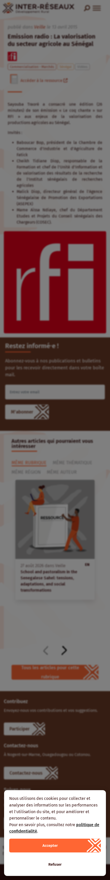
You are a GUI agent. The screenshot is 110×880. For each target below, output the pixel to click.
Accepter (50, 845)
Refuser (55, 864)
